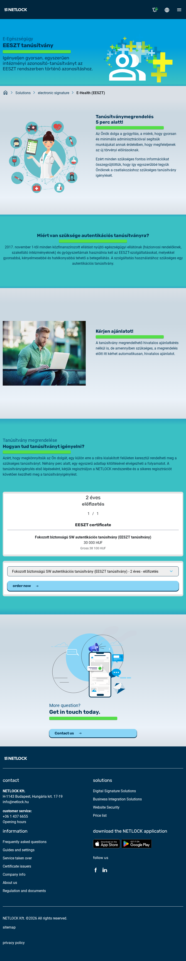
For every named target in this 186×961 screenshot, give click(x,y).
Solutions (23, 93)
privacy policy (14, 943)
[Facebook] (95, 870)
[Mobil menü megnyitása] (179, 9)
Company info (14, 874)
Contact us (64, 733)
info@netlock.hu (16, 802)
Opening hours (14, 822)
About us (10, 882)
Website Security (106, 807)
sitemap (9, 927)
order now (22, 586)
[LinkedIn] (105, 870)
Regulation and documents (24, 891)
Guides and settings (18, 850)
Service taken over (17, 858)
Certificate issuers (17, 866)
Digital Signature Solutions (114, 791)
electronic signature (53, 93)
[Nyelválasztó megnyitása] (167, 9)
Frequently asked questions (24, 842)
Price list (100, 815)
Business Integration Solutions (117, 799)
